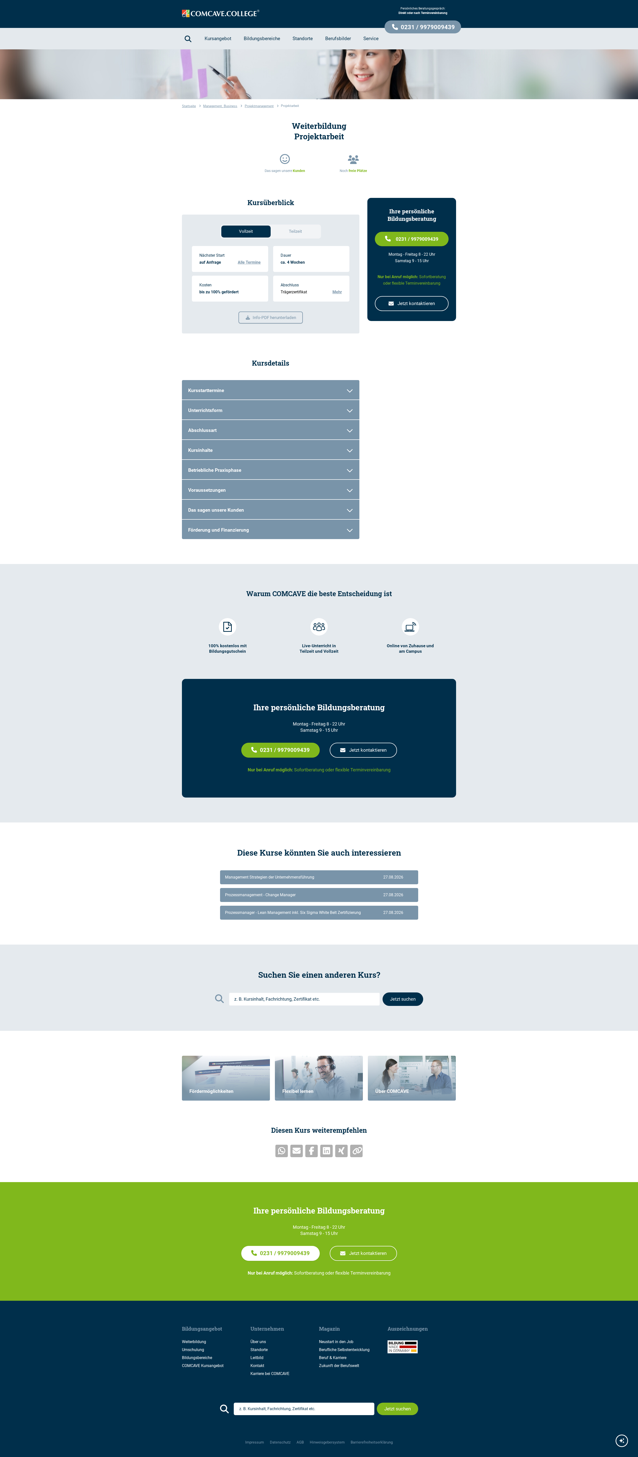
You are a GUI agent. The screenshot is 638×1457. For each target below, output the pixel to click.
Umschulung (193, 1349)
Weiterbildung (194, 1341)
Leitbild (256, 1357)
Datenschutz (280, 1442)
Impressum (254, 1442)
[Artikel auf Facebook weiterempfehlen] (311, 1151)
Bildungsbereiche (197, 1357)
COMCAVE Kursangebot (203, 1365)
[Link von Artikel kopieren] (356, 1151)
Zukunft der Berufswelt (339, 1365)
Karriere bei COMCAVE (269, 1373)
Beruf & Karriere (332, 1357)
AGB (300, 1442)
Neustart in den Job (336, 1341)
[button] (423, 26)
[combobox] (304, 999)
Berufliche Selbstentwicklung (344, 1349)
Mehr (337, 292)
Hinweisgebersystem (327, 1442)
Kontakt (257, 1365)
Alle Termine (249, 262)
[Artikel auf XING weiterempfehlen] (341, 1151)
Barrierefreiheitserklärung (372, 1442)
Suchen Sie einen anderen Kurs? (319, 975)
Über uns (258, 1341)
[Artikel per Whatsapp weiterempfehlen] (281, 1151)
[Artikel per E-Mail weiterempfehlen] (296, 1151)
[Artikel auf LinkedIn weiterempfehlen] (326, 1151)
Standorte (259, 1349)
